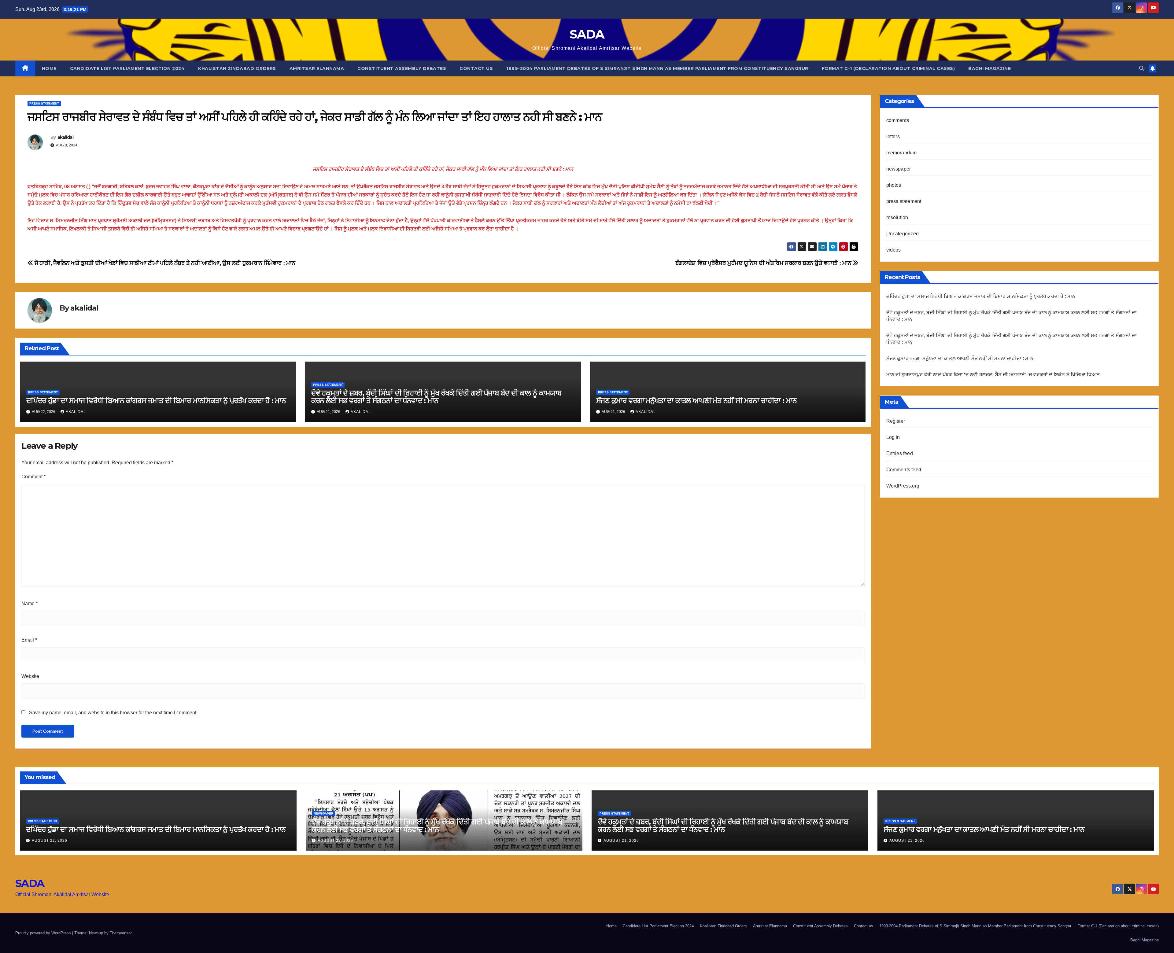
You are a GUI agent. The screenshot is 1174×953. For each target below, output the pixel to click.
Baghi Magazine (989, 68)
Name (29, 603)
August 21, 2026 (621, 840)
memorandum (901, 152)
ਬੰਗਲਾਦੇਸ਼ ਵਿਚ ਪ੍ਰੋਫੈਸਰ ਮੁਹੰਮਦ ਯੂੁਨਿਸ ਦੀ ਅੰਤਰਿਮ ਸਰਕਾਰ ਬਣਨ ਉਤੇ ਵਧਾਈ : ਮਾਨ (764, 263)
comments (897, 120)
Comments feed (903, 469)
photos (893, 185)
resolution (897, 217)
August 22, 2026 (49, 840)
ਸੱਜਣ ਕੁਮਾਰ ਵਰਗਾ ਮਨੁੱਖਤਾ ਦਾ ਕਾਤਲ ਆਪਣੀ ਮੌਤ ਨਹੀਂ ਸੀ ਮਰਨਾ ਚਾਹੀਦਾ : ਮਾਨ (696, 400)
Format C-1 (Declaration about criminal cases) (888, 68)
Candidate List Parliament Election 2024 (127, 68)
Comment (33, 476)
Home (49, 68)
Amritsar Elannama (317, 68)
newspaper (898, 168)
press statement (44, 103)
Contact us (476, 68)
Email (29, 639)
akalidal (65, 137)
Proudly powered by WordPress (43, 933)
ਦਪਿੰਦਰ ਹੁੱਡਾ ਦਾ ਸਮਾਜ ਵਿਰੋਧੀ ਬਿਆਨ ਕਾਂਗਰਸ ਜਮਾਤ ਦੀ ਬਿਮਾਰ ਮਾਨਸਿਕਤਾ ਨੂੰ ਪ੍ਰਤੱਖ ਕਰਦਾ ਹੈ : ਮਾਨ (156, 400)
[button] (1141, 68)
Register (895, 421)
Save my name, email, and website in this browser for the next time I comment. (113, 712)
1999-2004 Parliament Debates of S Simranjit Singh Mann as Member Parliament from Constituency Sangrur (657, 68)
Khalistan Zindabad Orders (237, 68)
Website (30, 676)
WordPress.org (903, 485)
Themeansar (120, 933)
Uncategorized (902, 233)
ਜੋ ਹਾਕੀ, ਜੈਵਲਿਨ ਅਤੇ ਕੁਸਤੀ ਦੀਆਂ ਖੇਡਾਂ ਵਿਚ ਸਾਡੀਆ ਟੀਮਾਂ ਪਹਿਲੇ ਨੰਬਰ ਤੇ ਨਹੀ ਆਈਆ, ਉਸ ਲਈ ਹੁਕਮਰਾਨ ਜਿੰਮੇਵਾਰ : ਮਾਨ (164, 263)
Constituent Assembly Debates (401, 68)
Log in (893, 437)
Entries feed (899, 453)
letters (893, 136)
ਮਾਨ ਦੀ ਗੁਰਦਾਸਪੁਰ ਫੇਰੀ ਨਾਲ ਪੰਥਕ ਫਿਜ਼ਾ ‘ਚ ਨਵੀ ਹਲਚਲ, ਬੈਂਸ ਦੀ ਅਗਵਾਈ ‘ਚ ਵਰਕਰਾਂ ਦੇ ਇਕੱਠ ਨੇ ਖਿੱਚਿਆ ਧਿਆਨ (993, 374)
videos (893, 249)
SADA (587, 34)
